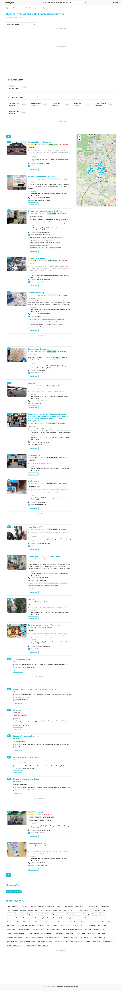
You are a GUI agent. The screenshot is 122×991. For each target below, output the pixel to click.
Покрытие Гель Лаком (73, 914)
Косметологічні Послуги (14, 945)
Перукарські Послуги (98, 914)
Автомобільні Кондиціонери (29, 910)
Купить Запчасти (37, 937)
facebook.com (39, 649)
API (77, 986)
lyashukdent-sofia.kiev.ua (42, 234)
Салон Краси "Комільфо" (38, 349)
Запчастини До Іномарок (27, 941)
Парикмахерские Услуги (14, 937)
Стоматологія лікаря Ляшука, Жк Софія (45, 211)
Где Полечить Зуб (37, 929)
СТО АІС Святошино (36, 258)
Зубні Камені (70, 933)
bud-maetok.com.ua (41, 865)
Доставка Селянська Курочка (26, 736)
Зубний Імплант (24, 929)
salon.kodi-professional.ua (42, 200)
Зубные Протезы (103, 925)
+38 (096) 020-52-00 (43, 232)
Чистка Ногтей (11, 914)
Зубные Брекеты (52, 925)
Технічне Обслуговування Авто (16, 933)
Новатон (31, 383)
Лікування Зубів (33, 922)
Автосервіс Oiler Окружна (39, 142)
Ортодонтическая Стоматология (72, 929)
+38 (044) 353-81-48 (43, 163)
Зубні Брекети (64, 925)
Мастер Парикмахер (85, 910)
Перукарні (101, 933)
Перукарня (96, 941)
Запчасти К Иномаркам (45, 941)
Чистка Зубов (74, 922)
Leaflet (104, 205)
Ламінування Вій (43, 945)
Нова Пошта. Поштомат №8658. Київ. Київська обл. (35, 689)
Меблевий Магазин (48, 817)
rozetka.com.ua (39, 832)
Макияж (66, 910)
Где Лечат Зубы (77, 925)
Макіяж (73, 910)
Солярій (27, 937)
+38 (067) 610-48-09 (43, 198)
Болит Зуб (88, 929)
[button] (92, 170)
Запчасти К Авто (12, 941)
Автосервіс (32, 147)
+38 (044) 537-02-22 (43, 830)
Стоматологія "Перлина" (38, 293)
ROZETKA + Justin (35, 812)
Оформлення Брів (30, 945)
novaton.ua (38, 403)
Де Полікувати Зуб (65, 918)
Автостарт (17, 710)
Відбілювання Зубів (13, 925)
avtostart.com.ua (24, 725)
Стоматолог (10, 922)
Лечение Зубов (107, 922)
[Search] (85, 2)
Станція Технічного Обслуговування (40, 933)
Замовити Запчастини (70, 937)
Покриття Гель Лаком (42, 914)
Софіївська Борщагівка (33, 8)
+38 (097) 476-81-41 (43, 646)
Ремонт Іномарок (12, 910)
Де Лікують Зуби (99, 929)
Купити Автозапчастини (53, 937)
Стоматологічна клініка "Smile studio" (44, 557)
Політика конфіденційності (66, 986)
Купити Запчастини (76, 941)
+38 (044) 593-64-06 (43, 279)
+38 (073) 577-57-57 (28, 768)
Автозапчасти (84, 937)
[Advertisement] (61, 33)
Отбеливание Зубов (27, 925)
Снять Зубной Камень (52, 929)
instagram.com (39, 372)
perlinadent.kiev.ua (40, 316)
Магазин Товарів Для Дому (36, 820)
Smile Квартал (34, 481)
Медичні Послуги (34, 486)
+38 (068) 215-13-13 (43, 502)
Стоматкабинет (101, 918)
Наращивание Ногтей (13, 918)
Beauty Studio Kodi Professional (41, 177)
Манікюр (21, 914)
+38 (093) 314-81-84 (43, 442)
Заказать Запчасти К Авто (99, 937)
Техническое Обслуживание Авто (72, 906)
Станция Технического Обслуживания (42, 906)
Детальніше (33, 169)
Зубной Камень (58, 933)
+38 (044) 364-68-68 (43, 401)
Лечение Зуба (21, 922)
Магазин (40, 389)
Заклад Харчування (19, 741)
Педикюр (30, 914)
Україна (8, 8)
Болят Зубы (92, 933)
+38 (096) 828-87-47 (43, 577)
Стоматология (89, 918)
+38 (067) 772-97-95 (43, 314)
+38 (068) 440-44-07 (43, 862)
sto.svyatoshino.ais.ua (41, 282)
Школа (31, 599)
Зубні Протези (81, 933)
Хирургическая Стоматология (90, 922)
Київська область (18, 8)
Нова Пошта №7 (35, 527)
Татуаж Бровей (27, 918)
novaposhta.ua (39, 546)
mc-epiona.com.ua (40, 580)
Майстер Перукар (99, 910)
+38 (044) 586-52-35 (28, 667)
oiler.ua (37, 166)
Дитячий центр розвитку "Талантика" (44, 625)
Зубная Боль (40, 925)
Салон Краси (32, 182)
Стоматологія (77, 918)
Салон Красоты (45, 910)
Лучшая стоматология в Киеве (26, 758)
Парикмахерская (108, 941)
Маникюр (86, 914)
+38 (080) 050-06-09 (43, 543)
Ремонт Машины (12, 906)
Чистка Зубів (45, 922)
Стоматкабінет (51, 918)
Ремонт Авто (24, 906)
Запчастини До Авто (61, 941)
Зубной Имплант (89, 925)
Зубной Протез (11, 929)
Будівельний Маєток (37, 843)
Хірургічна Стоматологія (59, 922)
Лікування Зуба (39, 918)
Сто (58, 906)
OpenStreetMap (112, 205)
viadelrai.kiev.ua (39, 444)
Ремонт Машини (105, 906)
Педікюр (87, 941)
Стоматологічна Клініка (35, 216)
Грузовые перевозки (21, 659)
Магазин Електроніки (35, 817)
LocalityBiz (9, 3)
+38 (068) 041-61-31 (43, 370)
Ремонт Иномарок (91, 906)
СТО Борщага (34, 455)
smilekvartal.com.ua (40, 504)
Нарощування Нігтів (58, 914)
